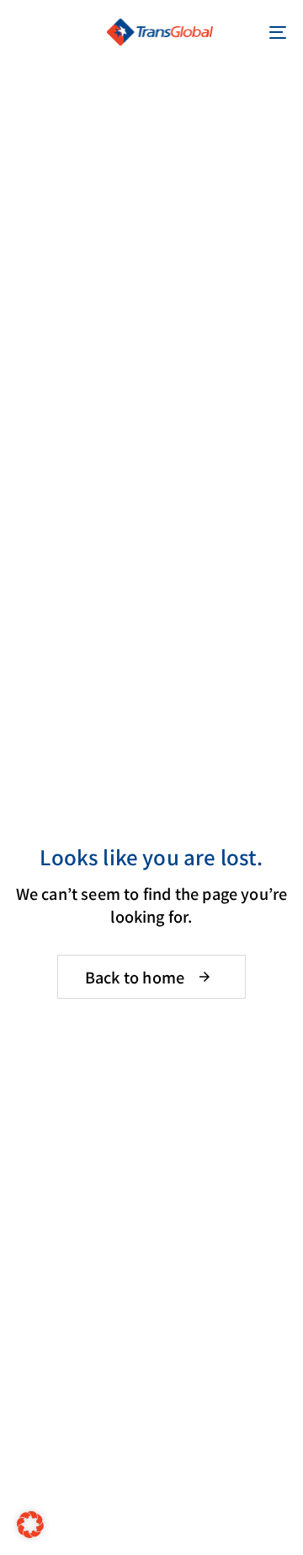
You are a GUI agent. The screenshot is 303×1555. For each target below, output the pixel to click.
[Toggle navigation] (241, 32)
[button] (27, 32)
